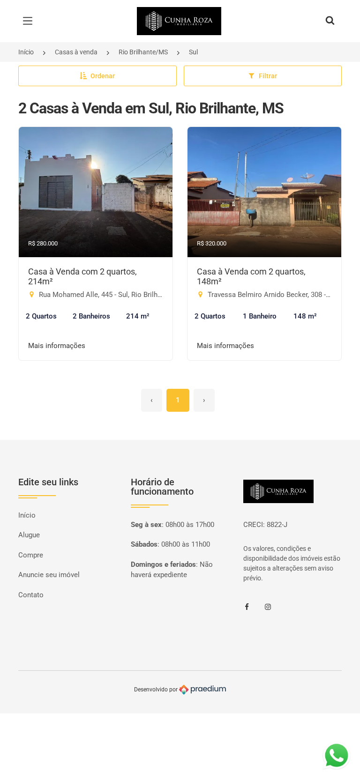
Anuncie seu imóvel (49, 575)
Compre (30, 555)
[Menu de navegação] (30, 21)
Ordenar (102, 76)
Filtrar (268, 76)
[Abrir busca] (330, 21)
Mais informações (56, 345)
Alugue (29, 535)
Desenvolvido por (156, 689)
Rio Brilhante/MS (143, 52)
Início (26, 52)
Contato (31, 595)
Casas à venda (76, 52)
